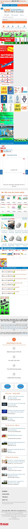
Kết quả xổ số (19, 521)
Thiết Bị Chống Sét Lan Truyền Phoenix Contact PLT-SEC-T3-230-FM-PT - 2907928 (18, 245)
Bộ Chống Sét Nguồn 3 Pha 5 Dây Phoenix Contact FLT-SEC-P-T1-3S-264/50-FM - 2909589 (11, 245)
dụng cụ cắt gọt (21, 327)
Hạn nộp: (5, 271)
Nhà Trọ (7, 521)
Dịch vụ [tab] (22, 15)
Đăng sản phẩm (23, 5)
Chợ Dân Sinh (24, 333)
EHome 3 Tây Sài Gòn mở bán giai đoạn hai (16, 468)
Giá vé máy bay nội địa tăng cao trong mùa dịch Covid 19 (16, 429)
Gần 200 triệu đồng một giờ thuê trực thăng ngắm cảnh (16, 443)
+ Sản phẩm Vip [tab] (7, 151)
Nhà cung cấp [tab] (14, 15)
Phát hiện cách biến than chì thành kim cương (16, 418)
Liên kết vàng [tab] (5, 84)
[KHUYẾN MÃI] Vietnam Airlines (15, 435)
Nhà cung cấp (18, 27)
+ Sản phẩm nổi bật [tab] (11, 155)
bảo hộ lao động (6, 327)
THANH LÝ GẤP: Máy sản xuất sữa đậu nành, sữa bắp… (16, 397)
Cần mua (8, 27)
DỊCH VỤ (4, 500)
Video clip (24, 27)
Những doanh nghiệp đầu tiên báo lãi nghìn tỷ (16, 450)
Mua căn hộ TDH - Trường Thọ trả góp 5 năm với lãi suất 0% (16, 482)
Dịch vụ (12, 27)
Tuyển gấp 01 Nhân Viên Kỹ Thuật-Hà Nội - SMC (12, 283)
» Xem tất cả (24, 267)
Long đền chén (14, 169)
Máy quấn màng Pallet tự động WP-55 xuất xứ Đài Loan (14, 185)
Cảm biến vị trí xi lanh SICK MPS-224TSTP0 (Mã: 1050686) (4, 231)
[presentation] (1, 172)
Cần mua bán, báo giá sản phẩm (8, 324)
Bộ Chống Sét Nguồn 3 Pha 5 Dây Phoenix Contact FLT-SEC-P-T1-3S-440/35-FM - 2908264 (18, 231)
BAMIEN (4, 491)
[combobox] (14, 20)
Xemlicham (12, 521)
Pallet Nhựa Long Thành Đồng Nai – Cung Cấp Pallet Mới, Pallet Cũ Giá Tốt (11, 231)
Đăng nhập (6, 5)
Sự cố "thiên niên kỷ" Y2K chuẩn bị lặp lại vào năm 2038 (16, 404)
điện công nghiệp (11, 328)
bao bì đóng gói (19, 328)
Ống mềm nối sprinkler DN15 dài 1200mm (10, 291)
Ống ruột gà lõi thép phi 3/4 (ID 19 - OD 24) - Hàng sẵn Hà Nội (15, 270)
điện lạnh (5, 328)
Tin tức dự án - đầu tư (12, 425)
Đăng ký (14, 5)
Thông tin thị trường (11, 457)
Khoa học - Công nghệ (12, 393)
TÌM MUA (5, 497)
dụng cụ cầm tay (14, 327)
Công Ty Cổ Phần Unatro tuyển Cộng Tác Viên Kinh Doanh (14, 274)
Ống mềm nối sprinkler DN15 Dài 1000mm (10, 287)
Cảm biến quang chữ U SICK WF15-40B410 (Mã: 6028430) (4, 245)
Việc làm (3, 27)
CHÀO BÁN (5, 494)
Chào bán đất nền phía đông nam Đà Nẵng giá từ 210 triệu (16, 475)
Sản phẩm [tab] (6, 15)
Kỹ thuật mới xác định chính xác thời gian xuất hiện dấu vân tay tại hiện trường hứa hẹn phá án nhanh (16, 411)
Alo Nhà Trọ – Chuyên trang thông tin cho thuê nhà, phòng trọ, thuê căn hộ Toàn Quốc (16, 461)
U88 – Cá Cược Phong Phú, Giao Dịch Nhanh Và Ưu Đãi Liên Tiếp (15, 278)
